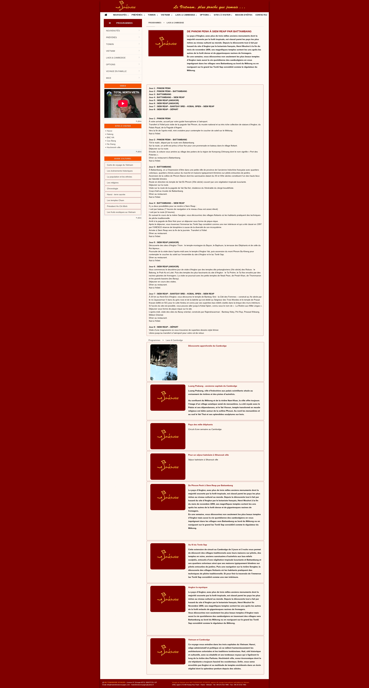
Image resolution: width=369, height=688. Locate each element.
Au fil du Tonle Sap (197, 545)
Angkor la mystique (197, 587)
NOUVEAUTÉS (120, 15)
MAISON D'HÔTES (244, 15)
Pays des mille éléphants (200, 424)
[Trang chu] (106, 15)
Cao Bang (111, 141)
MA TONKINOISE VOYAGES (114, 682)
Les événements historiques (120, 171)
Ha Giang (111, 144)
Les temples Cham (115, 200)
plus (139, 121)
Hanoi (109, 131)
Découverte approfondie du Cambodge (207, 346)
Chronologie (112, 188)
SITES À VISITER (222, 15)
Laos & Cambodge (175, 23)
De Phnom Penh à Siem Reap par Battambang (210, 485)
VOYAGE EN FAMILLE (116, 71)
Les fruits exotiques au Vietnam (121, 212)
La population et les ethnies (119, 177)
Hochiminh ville (114, 147)
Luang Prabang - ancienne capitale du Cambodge (212, 386)
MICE (108, 78)
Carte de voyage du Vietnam (120, 165)
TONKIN (152, 15)
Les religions (112, 182)
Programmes (154, 23)
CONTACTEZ (261, 15)
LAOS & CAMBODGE (185, 15)
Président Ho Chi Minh (117, 206)
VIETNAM (166, 15)
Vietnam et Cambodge (199, 639)
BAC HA (110, 137)
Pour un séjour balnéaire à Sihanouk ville (208, 455)
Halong (110, 134)
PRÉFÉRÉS (137, 15)
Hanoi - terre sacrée (116, 194)
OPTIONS (204, 15)
